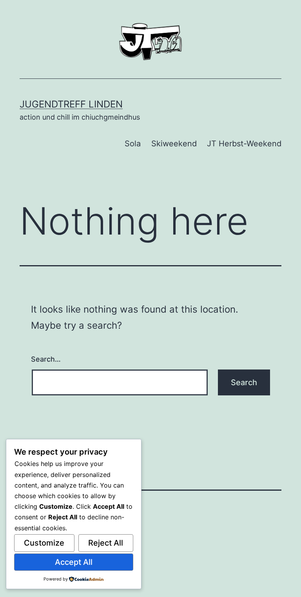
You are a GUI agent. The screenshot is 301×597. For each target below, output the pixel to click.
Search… (46, 359)
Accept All (73, 562)
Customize (44, 543)
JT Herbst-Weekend (244, 143)
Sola (133, 143)
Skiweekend (174, 143)
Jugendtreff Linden (71, 104)
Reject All (105, 543)
